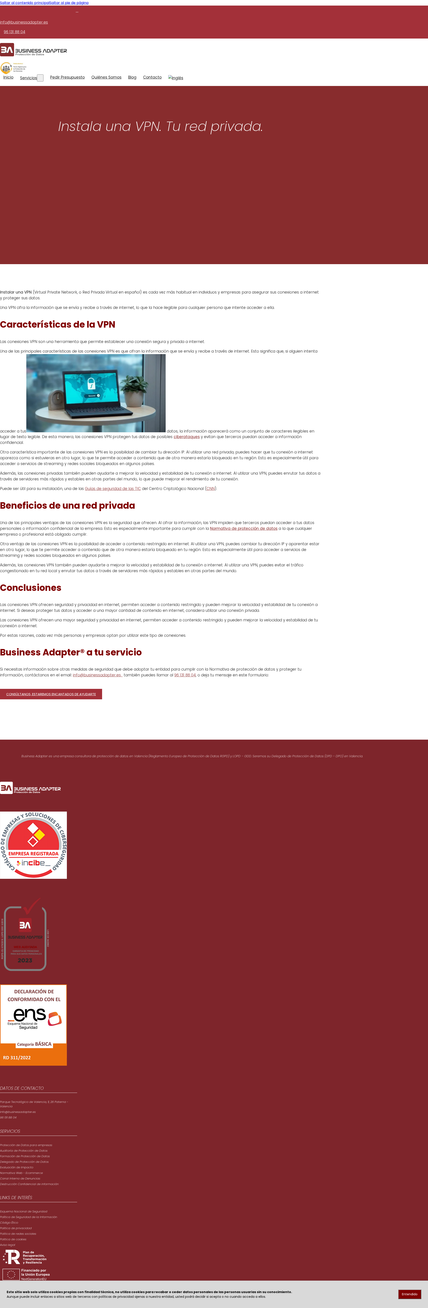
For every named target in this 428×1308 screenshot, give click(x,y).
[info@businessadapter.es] (77, 11)
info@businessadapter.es (24, 22)
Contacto (152, 77)
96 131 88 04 (14, 32)
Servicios (28, 78)
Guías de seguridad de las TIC (113, 488)
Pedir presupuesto (67, 77)
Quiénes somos (106, 77)
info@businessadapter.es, (98, 675)
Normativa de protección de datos (244, 528)
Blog (132, 77)
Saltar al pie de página (68, 2)
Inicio (8, 77)
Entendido (410, 1294)
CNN (210, 488)
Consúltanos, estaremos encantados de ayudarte (51, 694)
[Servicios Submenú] (40, 78)
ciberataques (187, 436)
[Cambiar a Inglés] (175, 78)
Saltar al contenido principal (24, 2)
